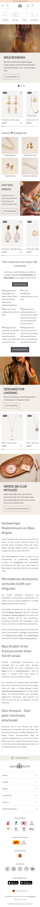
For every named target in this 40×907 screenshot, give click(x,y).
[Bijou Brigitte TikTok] (7, 869)
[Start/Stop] (35, 48)
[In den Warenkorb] (20, 122)
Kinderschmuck (31, 638)
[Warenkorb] (37, 5)
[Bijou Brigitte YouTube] (32, 869)
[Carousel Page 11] (29, 255)
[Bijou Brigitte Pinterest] (26, 869)
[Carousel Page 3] (8, 255)
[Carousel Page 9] (24, 255)
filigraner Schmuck (18, 615)
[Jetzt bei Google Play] (26, 882)
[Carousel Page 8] (21, 255)
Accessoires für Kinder (13, 635)
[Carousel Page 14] (37, 255)
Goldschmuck (18, 562)
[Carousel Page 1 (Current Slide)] (19, 86)
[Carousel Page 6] (16, 255)
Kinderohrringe (32, 635)
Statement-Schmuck (14, 612)
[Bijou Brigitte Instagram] (13, 869)
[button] (27, 5)
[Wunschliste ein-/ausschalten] (20, 93)
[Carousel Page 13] (34, 255)
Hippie (4, 671)
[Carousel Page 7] (18, 255)
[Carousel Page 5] (13, 255)
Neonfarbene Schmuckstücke (12, 691)
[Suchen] (7, 5)
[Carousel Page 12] (32, 255)
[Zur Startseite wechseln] (20, 5)
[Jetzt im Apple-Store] (13, 882)
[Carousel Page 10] (26, 255)
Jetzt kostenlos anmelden (17, 509)
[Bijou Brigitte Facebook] (20, 869)
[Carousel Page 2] (21, 85)
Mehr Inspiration (20, 350)
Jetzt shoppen (11, 77)
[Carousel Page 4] (10, 255)
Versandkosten (31, 896)
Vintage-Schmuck (22, 671)
